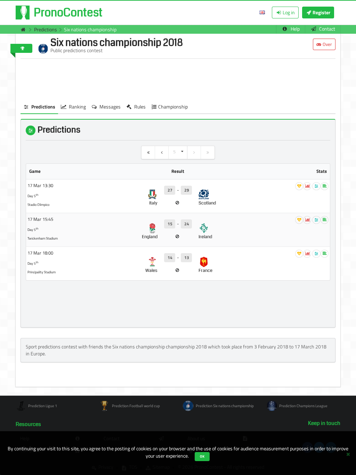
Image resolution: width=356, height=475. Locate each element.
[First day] (148, 152)
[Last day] (208, 152)
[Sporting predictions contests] (21, 29)
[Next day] (194, 152)
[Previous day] (162, 152)
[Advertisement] (178, 79)
